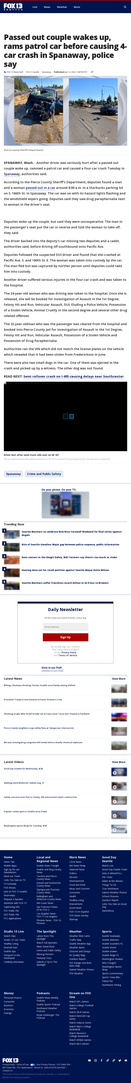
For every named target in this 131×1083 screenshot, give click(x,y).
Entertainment (76, 880)
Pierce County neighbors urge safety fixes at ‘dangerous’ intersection (39, 728)
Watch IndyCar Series (80, 1022)
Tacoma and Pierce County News (47, 878)
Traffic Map (75, 939)
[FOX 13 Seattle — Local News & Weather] (14, 7)
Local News (75, 861)
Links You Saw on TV (14, 879)
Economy (9, 1009)
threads (113, 1060)
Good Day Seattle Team (114, 869)
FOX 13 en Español (79, 911)
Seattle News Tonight (48, 865)
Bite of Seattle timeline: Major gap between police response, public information (70, 544)
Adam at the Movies (112, 880)
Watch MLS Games (79, 1043)
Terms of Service (67, 655)
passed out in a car (40, 188)
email (125, 1060)
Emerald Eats (10, 947)
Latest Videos (14, 762)
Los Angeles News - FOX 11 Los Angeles (47, 915)
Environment (75, 903)
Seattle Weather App (80, 943)
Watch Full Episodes (47, 942)
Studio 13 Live (14, 931)
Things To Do (109, 884)
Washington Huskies (112, 958)
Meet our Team (12, 876)
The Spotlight (46, 931)
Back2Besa (108, 910)
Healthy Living (76, 900)
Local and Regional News (47, 859)
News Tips (9, 861)
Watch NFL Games (79, 1001)
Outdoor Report (110, 900)
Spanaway (46, 72)
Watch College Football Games (81, 1007)
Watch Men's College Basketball (80, 1028)
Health (72, 896)
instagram (95, 1060)
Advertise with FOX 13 (15, 903)
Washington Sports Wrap (112, 968)
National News (77, 869)
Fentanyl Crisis (44, 958)
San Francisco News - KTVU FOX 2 (48, 908)
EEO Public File (11, 914)
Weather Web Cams (79, 935)
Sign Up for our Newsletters (11, 871)
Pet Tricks (107, 877)
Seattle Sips (10, 951)
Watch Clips (10, 935)
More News (77, 857)
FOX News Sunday (78, 915)
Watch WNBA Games (80, 1039)
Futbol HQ (107, 981)
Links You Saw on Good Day (114, 905)
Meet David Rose (45, 946)
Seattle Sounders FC (112, 943)
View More (119, 678)
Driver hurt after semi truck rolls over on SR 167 (31, 454)
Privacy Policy (69, 652)
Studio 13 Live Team (14, 939)
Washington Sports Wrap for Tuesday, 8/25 (25, 825)
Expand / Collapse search (125, 7)
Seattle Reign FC (110, 955)
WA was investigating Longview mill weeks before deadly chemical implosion (43, 742)
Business (8, 1005)
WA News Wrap (77, 865)
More (77, 6)
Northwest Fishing (111, 984)
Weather (75, 931)
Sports (107, 931)
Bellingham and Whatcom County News (49, 898)
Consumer (74, 892)
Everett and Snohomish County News (49, 884)
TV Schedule (10, 883)
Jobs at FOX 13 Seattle (15, 891)
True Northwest (110, 888)
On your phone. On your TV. (59, 489)
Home (8, 857)
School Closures (110, 896)
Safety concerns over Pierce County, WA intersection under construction (40, 797)
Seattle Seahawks (111, 935)
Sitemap (73, 919)
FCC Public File (11, 910)
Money (9, 993)
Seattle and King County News (49, 871)
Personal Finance (13, 997)
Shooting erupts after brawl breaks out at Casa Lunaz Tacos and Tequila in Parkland (46, 713)
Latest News (13, 678)
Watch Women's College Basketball (78, 1035)
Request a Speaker (13, 899)
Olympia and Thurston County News (48, 891)
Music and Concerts (79, 888)
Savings (8, 1013)
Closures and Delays (79, 951)
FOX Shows (10, 887)
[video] (119, 771)
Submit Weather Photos (114, 892)
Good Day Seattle (109, 859)
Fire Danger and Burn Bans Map (80, 964)
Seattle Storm (109, 947)
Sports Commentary (112, 973)
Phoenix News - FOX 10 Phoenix (49, 922)
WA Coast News (45, 903)
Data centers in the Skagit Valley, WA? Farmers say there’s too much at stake (69, 557)
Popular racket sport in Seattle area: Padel (25, 811)
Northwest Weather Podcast (47, 1010)
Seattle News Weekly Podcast (47, 999)
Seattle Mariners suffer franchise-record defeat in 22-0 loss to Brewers (65, 582)
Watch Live (107, 865)
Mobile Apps (10, 865)
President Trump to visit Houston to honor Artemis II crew (33, 699)
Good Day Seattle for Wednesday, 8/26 (23, 768)
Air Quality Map (77, 955)
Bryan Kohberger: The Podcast (48, 1016)
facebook (101, 1060)
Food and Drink (77, 884)
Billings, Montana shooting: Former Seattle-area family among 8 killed (39, 685)
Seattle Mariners (110, 939)
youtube (89, 1060)
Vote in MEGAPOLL (112, 873)
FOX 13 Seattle (32, 72)
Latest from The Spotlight (45, 937)
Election (73, 877)
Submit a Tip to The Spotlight (47, 963)
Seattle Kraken (109, 951)
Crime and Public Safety (44, 474)
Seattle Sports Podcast (48, 1004)
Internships (9, 895)
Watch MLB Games (79, 1012)
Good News (75, 907)
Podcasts (43, 993)
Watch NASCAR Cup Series (79, 1017)
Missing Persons (45, 954)
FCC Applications (12, 918)
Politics (73, 873)
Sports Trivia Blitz (111, 977)
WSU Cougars (109, 962)
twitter (119, 1060)
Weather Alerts (77, 947)
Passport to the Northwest (12, 957)
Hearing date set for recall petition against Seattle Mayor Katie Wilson (65, 570)
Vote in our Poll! (52, 667)
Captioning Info (12, 906)
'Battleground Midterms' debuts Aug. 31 (24, 782)
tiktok (107, 1060)
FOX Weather (76, 973)
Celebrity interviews (14, 961)
